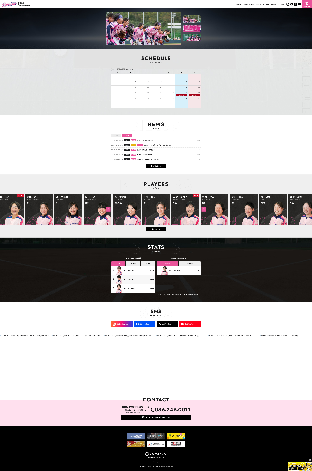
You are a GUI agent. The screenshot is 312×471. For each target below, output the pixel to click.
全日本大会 (181, 95)
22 (186, 93)
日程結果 (251, 4)
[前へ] (204, 22)
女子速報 (245, 4)
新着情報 (273, 4)
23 (199, 93)
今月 (113, 69)
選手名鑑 (258, 4)
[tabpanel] (192, 19)
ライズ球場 (281, 4)
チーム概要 (266, 4)
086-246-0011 (172, 410)
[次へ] (204, 35)
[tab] (204, 25)
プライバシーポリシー (156, 462)
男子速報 (238, 4)
